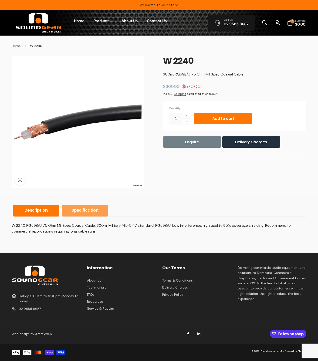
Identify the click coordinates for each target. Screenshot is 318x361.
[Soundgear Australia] (35, 284)
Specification (85, 210)
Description (36, 210)
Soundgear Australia (272, 351)
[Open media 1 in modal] (78, 122)
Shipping (180, 94)
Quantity (175, 108)
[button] (103, 21)
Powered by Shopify (295, 351)
